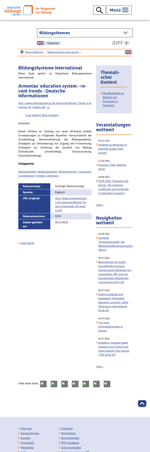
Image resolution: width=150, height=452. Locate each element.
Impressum (27, 442)
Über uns (26, 428)
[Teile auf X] (64, 384)
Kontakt (25, 438)
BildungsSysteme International (63, 52)
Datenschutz (68, 433)
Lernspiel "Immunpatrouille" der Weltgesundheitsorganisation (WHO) (115, 243)
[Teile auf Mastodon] (43, 384)
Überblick (52, 175)
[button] (142, 403)
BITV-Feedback (70, 442)
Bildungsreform (68, 171)
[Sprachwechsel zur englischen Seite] (128, 52)
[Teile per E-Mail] (96, 384)
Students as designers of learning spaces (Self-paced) (112, 148)
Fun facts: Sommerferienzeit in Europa (110, 326)
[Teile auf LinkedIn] (85, 384)
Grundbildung (26, 175)
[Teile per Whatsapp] (75, 384)
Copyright (67, 428)
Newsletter (27, 447)
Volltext (40, 175)
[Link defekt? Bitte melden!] (42, 115)
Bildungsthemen (54, 32)
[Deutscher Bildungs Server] (30, 10)
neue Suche (27, 243)
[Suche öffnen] (99, 10)
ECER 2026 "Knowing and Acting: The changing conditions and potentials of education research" (113, 187)
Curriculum (84, 171)
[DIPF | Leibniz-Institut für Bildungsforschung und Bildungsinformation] (121, 43)
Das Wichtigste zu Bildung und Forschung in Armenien (113, 99)
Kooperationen (30, 433)
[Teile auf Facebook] (54, 384)
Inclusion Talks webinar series (112, 166)
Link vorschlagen (71, 447)
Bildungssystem (27, 171)
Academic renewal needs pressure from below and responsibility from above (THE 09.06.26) (113, 348)
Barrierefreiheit (70, 438)
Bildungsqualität (47, 171)
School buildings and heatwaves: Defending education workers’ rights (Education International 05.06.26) (113, 302)
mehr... (100, 204)
